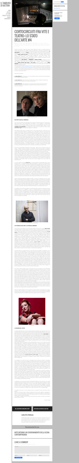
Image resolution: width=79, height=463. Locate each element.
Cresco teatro (46, 44)
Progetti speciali (6, 15)
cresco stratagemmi (40, 44)
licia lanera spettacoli (46, 45)
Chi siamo (8, 14)
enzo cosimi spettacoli (31, 45)
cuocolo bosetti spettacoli (24, 45)
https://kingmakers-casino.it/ (27, 66)
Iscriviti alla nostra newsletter (58, 13)
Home (9, 10)
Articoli (9, 12)
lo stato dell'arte (16, 46)
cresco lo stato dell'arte (34, 44)
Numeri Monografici (7, 18)
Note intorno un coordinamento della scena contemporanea (31, 433)
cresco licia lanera (27, 44)
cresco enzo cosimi (22, 44)
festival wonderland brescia (39, 45)
